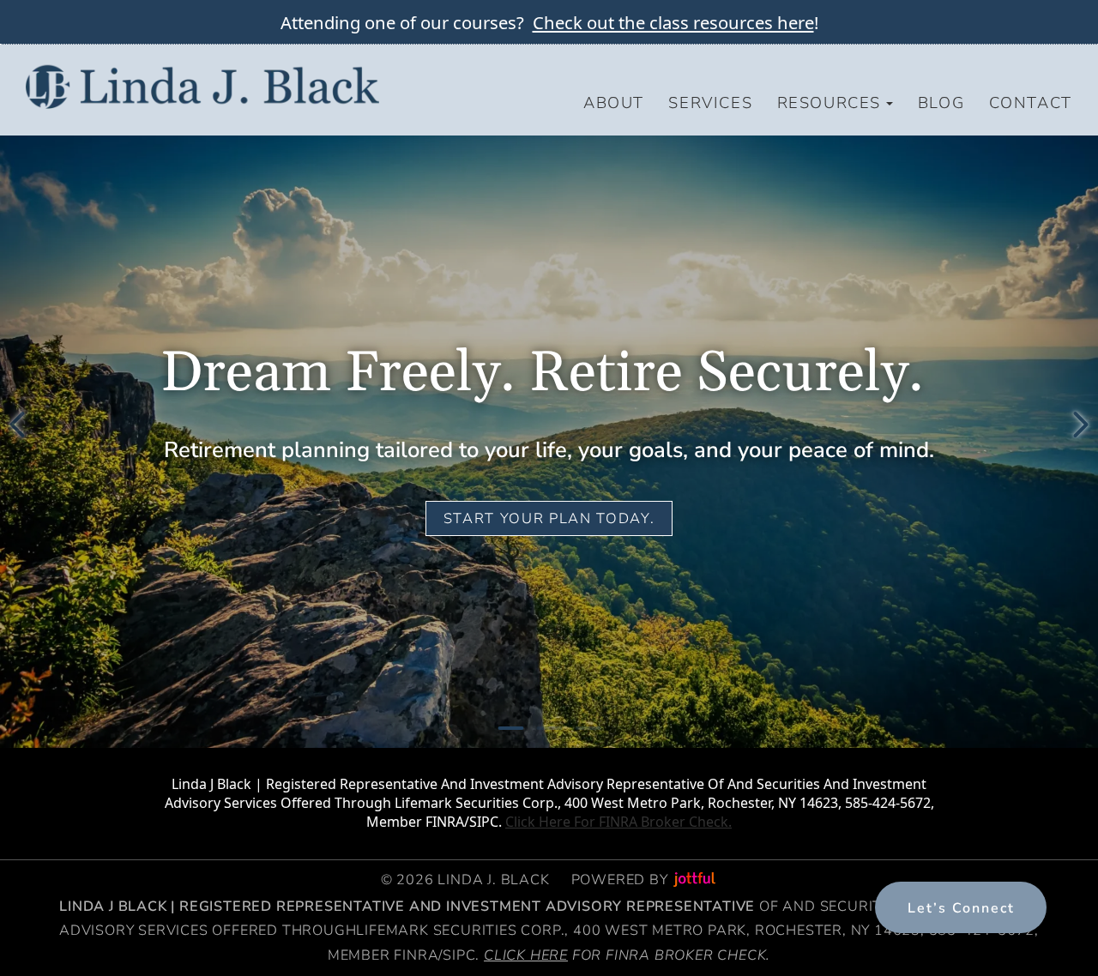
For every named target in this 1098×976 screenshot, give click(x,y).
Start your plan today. (549, 518)
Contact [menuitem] (1030, 102)
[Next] (1081, 424)
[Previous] (17, 424)
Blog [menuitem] (941, 102)
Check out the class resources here (673, 22)
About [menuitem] (613, 102)
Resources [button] (829, 102)
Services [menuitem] (710, 102)
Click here (526, 955)
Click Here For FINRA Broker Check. (618, 821)
